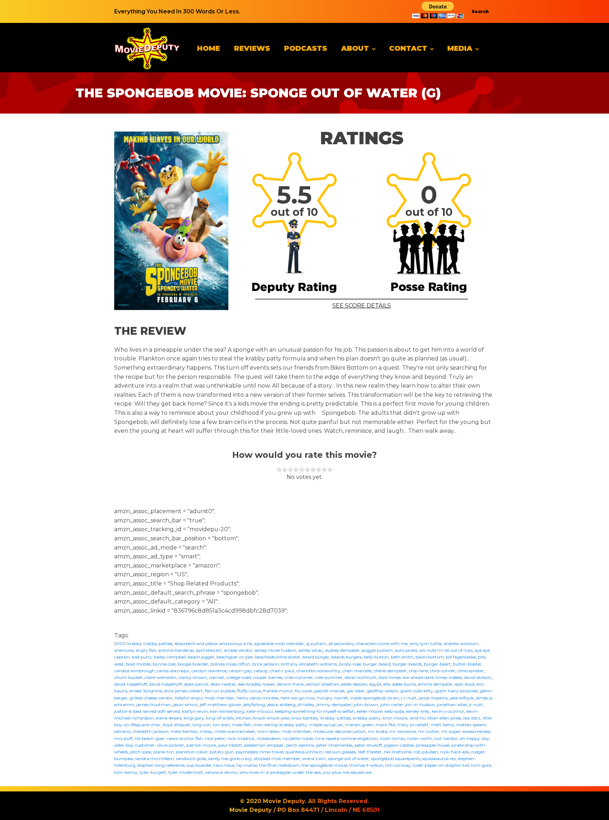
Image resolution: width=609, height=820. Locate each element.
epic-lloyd (464, 684)
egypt (375, 684)
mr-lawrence (402, 731)
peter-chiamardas (334, 745)
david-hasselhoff (130, 684)
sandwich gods (191, 758)
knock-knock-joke (271, 718)
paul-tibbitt (230, 745)
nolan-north (419, 738)
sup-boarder (199, 765)
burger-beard (376, 664)
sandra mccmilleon (154, 758)
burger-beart (437, 664)
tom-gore (481, 765)
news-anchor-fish (185, 738)
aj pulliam (316, 643)
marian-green (359, 724)
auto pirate (406, 650)
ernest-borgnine (145, 690)
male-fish (241, 724)
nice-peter (215, 738)
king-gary (194, 718)
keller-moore (369, 711)
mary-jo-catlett (413, 724)
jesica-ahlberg (281, 704)
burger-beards (407, 664)
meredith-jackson (150, 731)
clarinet (216, 677)
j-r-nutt (409, 697)
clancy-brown (192, 677)
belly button (376, 657)
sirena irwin (314, 758)
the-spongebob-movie (324, 765)
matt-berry (442, 724)
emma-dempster (435, 684)
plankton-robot (192, 751)
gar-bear (356, 690)
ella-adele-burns (399, 684)
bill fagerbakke (461, 657)
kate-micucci (259, 711)
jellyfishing (254, 704)
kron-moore (395, 718)
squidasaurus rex (439, 758)
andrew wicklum (461, 643)
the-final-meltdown (279, 765)
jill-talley (305, 704)
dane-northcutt (360, 677)
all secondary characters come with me (367, 643)
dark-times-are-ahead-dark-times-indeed (420, 677)
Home (208, 48)
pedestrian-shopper (264, 745)
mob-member (296, 731)
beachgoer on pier (234, 657)
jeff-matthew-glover (220, 704)
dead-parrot (196, 684)
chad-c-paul (282, 670)
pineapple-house (432, 745)
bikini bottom (430, 657)
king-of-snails (220, 718)
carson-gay (240, 670)
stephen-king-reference (161, 765)
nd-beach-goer (150, 738)
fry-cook (303, 690)
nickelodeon (269, 738)
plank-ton (163, 751)
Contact (408, 48)
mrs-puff (123, 738)
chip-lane (418, 670)
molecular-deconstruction (339, 731)
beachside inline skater (277, 657)
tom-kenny (125, 772)
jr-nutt (476, 704)
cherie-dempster (390, 670)
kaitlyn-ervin (195, 711)
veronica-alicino (221, 772)
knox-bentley (304, 718)
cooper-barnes (267, 677)
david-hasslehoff (165, 684)
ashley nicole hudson (275, 650)
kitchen (243, 718)
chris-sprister (470, 670)
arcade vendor (238, 650)
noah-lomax (392, 738)
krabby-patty (367, 718)
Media (459, 48)
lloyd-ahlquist (176, 724)
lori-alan (221, 724)
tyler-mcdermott (185, 772)
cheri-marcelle (357, 670)
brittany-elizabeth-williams (309, 664)
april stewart (209, 650)
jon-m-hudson (420, 704)
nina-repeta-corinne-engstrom (346, 738)
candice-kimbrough (134, 670)
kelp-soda (394, 711)
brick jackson (265, 664)
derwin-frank (290, 684)
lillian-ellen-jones (444, 718)
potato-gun (222, 751)
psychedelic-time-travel (259, 751)
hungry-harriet (332, 697)
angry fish (146, 650)
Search (480, 11)
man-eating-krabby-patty (280, 724)
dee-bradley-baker (256, 684)
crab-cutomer (298, 677)
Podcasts (305, 48)
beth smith (402, 657)
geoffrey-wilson (382, 690)
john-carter (391, 704)
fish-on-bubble (220, 690)
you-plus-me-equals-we (347, 772)
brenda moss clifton (230, 664)
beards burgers (346, 657)
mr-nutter (428, 731)
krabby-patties (335, 718)
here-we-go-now (298, 697)
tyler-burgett (153, 772)
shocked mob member (277, 758)
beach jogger (201, 657)
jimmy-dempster (333, 704)
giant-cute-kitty (416, 690)
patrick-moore (201, 745)
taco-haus (224, 765)
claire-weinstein (160, 677)
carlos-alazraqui (173, 670)
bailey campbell (170, 657)
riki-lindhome (397, 751)
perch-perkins (300, 745)
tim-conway (398, 765)
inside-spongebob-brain (374, 697)
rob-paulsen (425, 751)
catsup (260, 670)
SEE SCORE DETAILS (361, 305)
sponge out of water (348, 758)
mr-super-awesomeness (465, 731)
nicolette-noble (298, 738)
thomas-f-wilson (366, 765)
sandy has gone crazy (230, 758)
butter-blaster (467, 664)
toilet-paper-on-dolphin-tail (441, 765)
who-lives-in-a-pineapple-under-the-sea (280, 772)
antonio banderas (176, 650)
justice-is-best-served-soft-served (147, 711)
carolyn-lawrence (209, 670)
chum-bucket (128, 677)
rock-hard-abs (454, 751)
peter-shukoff (368, 745)
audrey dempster (342, 650)
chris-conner (442, 670)
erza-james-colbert (183, 690)
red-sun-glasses (340, 751)
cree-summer (329, 677)
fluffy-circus (249, 690)
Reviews (252, 48)
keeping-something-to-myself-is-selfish (315, 711)
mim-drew (268, 731)
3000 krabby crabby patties (143, 643)
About (355, 48)
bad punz (142, 657)
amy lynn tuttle (426, 643)
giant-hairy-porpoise (456, 690)
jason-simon (185, 704)
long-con (201, 724)
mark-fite (385, 724)
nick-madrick (240, 738)
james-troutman (153, 704)
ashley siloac (310, 650)
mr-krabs (377, 731)
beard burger (315, 657)
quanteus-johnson (303, 751)
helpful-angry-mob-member (204, 697)
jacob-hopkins (433, 697)
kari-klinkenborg (227, 711)
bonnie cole (164, 664)
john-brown (365, 704)
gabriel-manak (329, 690)
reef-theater (370, 751)
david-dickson (478, 677)
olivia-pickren (170, 745)
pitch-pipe (140, 751)
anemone (124, 650)
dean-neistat (223, 684)
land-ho (417, 718)
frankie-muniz (278, 690)
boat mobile (138, 664)
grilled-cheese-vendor (151, 697)
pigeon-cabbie (398, 745)
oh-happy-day (474, 738)
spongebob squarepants (395, 758)
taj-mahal (246, 765)
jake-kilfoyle (462, 697)
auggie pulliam (377, 650)
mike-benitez (184, 731)
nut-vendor (445, 738)
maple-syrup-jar (326, 724)
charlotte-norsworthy (318, 670)
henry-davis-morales (257, 697)
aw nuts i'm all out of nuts (446, 650)
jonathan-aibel (452, 704)
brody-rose (350, 664)
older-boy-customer (134, 745)
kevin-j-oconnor (448, 711)
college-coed (238, 677)
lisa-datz (471, 718)
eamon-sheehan (322, 684)
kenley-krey (418, 711)
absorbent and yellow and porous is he (213, 643)
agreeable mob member (279, 643)
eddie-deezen (354, 684)
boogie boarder (193, 664)
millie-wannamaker (235, 731)
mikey (206, 731)
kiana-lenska (169, 718)
